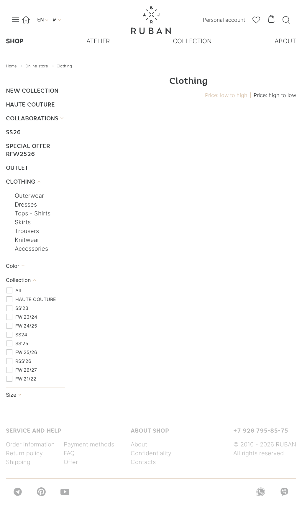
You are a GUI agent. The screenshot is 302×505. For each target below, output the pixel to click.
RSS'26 (23, 361)
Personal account (224, 20)
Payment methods (89, 444)
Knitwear (27, 239)
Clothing (23, 181)
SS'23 (21, 308)
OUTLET (17, 167)
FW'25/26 (26, 352)
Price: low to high (226, 95)
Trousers (27, 231)
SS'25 (21, 343)
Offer (71, 462)
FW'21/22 (25, 379)
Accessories (31, 248)
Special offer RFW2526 (28, 149)
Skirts (23, 222)
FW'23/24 (26, 317)
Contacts (143, 462)
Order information (30, 444)
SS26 (13, 132)
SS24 (21, 335)
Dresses (26, 204)
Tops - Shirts (32, 213)
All (18, 290)
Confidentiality (151, 453)
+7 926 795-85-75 (260, 430)
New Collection (32, 90)
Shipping (18, 462)
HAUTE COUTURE (30, 104)
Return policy (24, 453)
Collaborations (34, 118)
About (139, 444)
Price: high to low (275, 95)
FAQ (69, 453)
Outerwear (29, 195)
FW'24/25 (26, 326)
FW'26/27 (26, 370)
